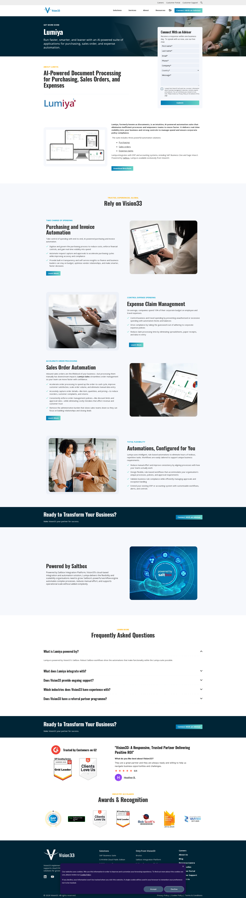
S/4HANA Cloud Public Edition (112, 859)
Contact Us (184, 879)
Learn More (53, 273)
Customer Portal (187, 871)
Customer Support (188, 875)
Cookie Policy (85, 875)
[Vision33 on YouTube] (52, 876)
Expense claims (126, 150)
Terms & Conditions (193, 895)
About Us (183, 855)
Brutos (139, 855)
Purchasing (124, 142)
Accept (153, 889)
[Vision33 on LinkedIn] (45, 876)
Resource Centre (187, 863)
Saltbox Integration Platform (148, 859)
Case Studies (185, 867)
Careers (182, 851)
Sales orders (125, 146)
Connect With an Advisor (189, 517)
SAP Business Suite (107, 855)
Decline (174, 889)
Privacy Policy (163, 895)
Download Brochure (122, 168)
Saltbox (126, 158)
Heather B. (130, 777)
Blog (181, 859)
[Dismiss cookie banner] (183, 866)
